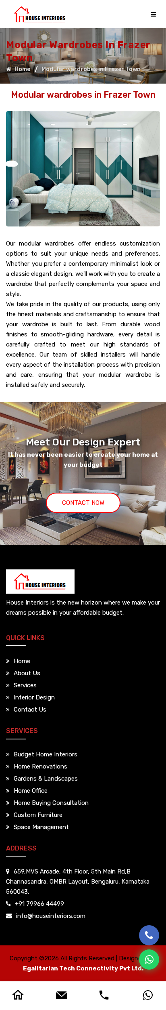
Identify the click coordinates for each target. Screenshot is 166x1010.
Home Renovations (40, 766)
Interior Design (34, 697)
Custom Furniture (38, 815)
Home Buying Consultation (51, 802)
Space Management (41, 827)
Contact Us (30, 709)
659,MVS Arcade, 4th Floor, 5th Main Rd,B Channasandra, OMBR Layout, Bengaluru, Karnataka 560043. (77, 881)
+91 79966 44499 (39, 903)
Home (21, 68)
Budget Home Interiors (45, 754)
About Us (27, 673)
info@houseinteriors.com (50, 916)
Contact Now (83, 502)
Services (25, 685)
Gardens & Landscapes (46, 778)
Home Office (31, 790)
